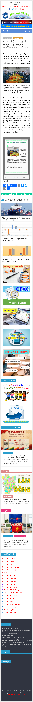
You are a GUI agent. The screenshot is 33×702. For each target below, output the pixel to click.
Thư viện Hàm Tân (9, 564)
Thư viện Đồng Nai (9, 601)
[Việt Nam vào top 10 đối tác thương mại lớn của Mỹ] (16, 204)
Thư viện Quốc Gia (9, 584)
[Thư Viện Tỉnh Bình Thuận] (3, 31)
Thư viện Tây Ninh (9, 610)
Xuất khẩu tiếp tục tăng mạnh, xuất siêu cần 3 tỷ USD (15, 260)
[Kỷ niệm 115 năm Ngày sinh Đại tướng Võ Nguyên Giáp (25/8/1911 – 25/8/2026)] (16, 431)
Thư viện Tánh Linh (10, 578)
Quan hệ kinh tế (8, 38)
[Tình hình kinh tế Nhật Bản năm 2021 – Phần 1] (16, 225)
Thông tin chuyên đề (19, 536)
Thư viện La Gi (8, 573)
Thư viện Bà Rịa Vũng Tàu (12, 604)
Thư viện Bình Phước (10, 598)
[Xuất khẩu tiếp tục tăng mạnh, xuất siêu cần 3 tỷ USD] (16, 245)
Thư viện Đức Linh (9, 561)
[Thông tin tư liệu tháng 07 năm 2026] (16, 475)
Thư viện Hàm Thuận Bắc (11, 567)
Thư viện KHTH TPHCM (11, 587)
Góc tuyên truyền (8, 453)
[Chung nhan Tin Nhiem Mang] (16, 694)
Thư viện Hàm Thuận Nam (12, 570)
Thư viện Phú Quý (9, 575)
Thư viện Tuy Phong (10, 581)
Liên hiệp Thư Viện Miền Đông (13, 592)
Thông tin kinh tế (18, 38)
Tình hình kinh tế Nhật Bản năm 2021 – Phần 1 (14, 240)
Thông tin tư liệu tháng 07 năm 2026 (14, 499)
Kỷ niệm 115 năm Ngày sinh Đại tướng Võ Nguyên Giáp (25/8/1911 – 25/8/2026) (15, 457)
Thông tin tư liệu (8, 496)
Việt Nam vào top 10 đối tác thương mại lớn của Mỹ (16, 219)
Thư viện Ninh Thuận (10, 607)
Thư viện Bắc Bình (9, 558)
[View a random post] (30, 31)
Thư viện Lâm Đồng (10, 613)
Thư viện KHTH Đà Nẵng (11, 590)
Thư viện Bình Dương (10, 595)
